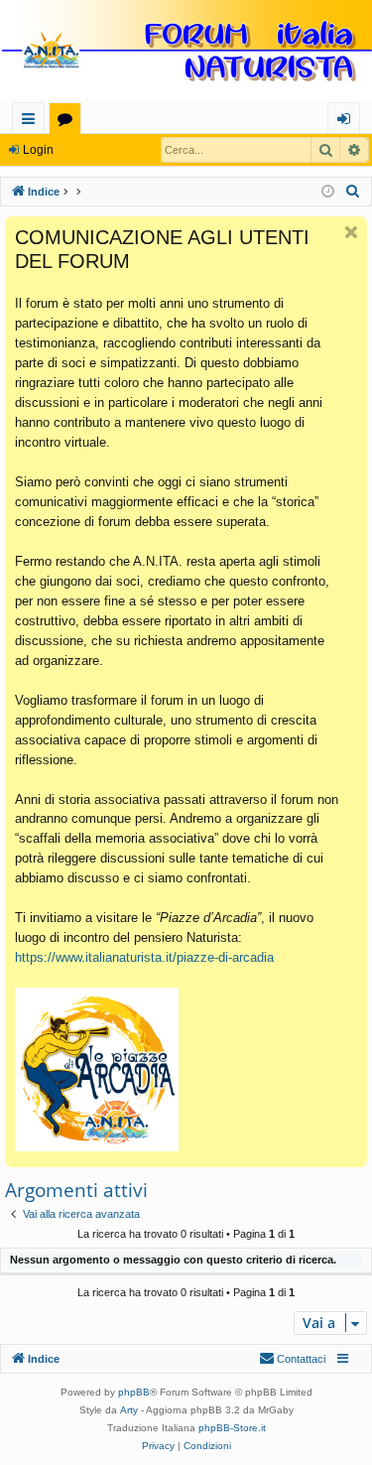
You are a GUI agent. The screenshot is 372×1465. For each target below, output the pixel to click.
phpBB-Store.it (232, 1427)
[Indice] (186, 51)
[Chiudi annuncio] (351, 232)
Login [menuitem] (347, 121)
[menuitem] (353, 191)
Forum (69, 121)
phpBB (134, 1392)
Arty (129, 1409)
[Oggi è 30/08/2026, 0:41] (327, 192)
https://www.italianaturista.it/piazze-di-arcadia (144, 957)
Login (38, 150)
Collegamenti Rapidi (32, 121)
